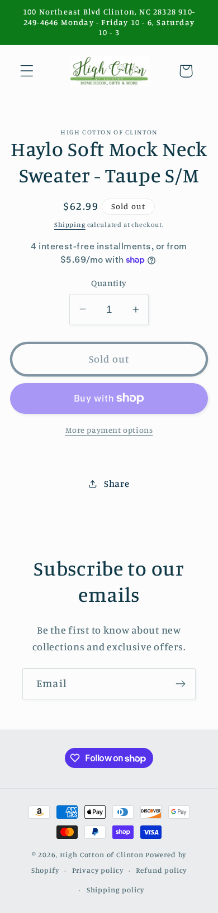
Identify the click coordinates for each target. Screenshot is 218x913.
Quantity (109, 283)
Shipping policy (116, 889)
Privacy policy (98, 870)
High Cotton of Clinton (102, 854)
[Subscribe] (180, 683)
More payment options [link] (109, 429)
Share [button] (116, 483)
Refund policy (161, 870)
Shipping (70, 224)
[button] (27, 71)
